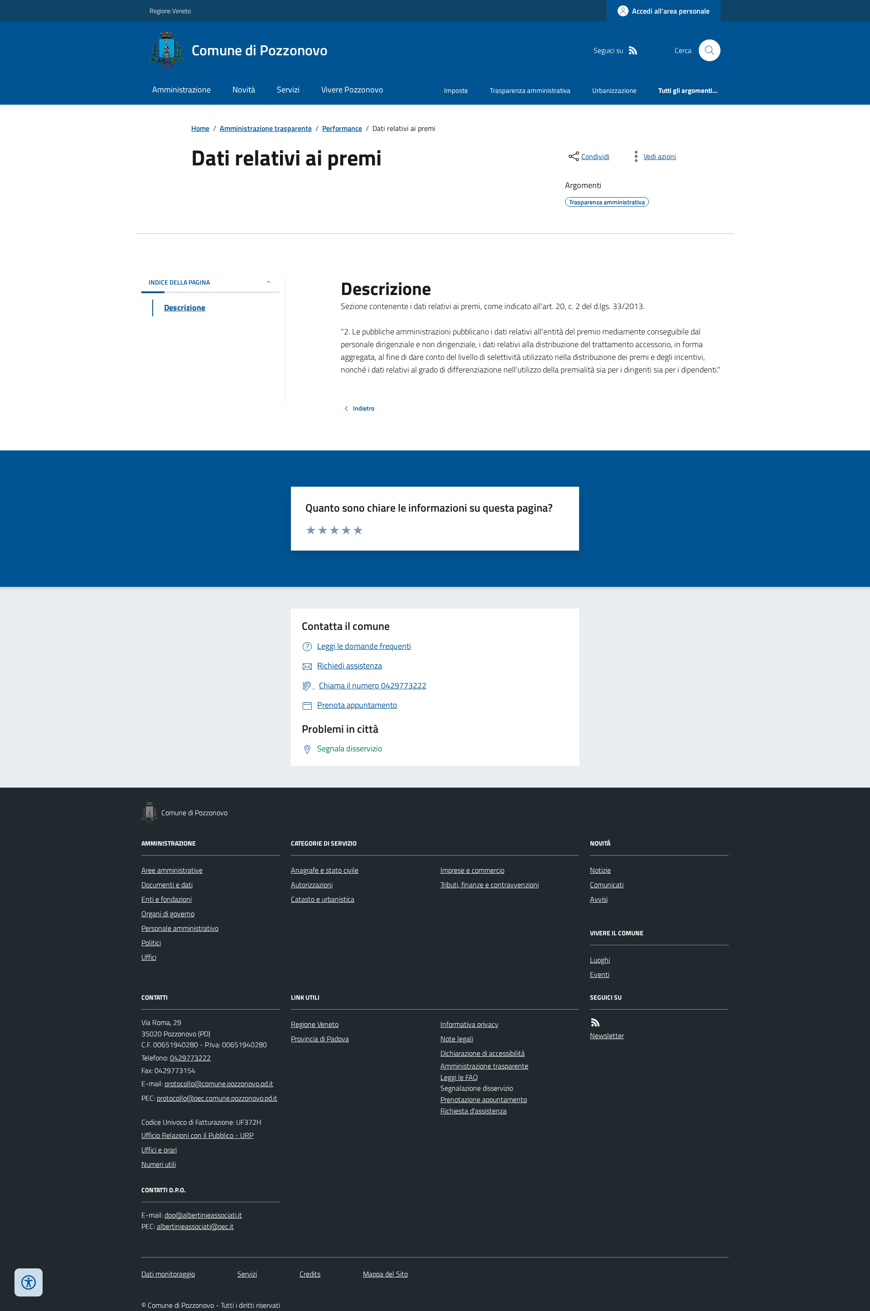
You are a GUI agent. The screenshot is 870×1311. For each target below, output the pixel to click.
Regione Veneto (170, 10)
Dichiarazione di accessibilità (482, 1053)
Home (200, 128)
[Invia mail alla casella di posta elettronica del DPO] (203, 1215)
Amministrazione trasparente (266, 128)
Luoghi (600, 959)
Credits (310, 1273)
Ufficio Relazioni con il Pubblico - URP (197, 1135)
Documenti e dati (167, 884)
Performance (342, 128)
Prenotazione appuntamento (483, 1099)
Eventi (599, 974)
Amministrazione (181, 89)
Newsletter (607, 1035)
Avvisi (599, 899)
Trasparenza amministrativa (530, 90)
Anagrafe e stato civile (324, 870)
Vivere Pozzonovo (352, 89)
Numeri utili (158, 1164)
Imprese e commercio (472, 870)
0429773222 (190, 1057)
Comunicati (607, 884)
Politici (151, 942)
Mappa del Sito (385, 1273)
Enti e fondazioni (166, 899)
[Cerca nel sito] (705, 50)
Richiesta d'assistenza (473, 1110)
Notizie (600, 870)
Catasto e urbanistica (322, 899)
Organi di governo (167, 913)
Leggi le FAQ (459, 1077)
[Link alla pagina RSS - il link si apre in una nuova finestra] (633, 50)
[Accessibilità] (28, 1282)
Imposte (456, 90)
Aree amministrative (172, 870)
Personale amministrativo (179, 928)
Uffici (148, 957)
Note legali (456, 1038)
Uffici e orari (159, 1149)
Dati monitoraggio (168, 1273)
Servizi (288, 89)
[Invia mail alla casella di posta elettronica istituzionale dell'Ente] (218, 1083)
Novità (243, 89)
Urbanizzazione (614, 90)
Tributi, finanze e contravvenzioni (489, 884)
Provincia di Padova (320, 1038)
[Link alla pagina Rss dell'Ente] (595, 1022)
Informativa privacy (469, 1024)
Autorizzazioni (312, 884)
